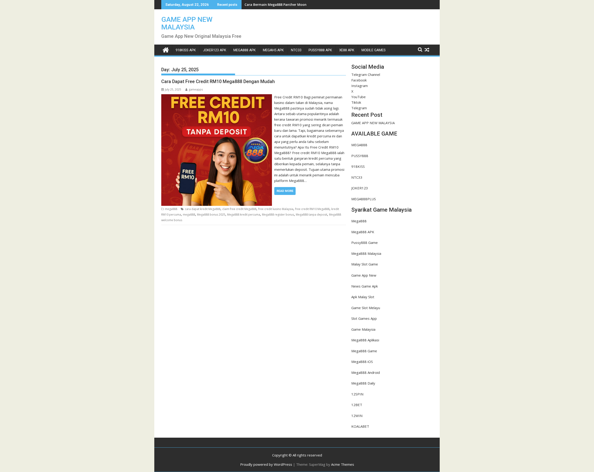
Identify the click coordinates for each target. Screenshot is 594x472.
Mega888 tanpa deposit (311, 215)
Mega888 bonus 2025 (211, 215)
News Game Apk (364, 286)
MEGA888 (359, 144)
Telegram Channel (365, 74)
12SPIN (357, 394)
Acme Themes (342, 464)
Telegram (359, 108)
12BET (356, 404)
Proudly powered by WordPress (266, 464)
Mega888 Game (364, 351)
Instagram (359, 85)
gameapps (196, 89)
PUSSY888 (359, 155)
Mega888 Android (365, 372)
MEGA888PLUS (363, 199)
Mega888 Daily (363, 383)
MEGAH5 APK (273, 50)
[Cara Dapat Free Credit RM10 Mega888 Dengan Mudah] (216, 97)
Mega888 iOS (362, 361)
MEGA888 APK (244, 50)
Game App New (363, 275)
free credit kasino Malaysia (275, 209)
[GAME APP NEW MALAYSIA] (166, 49)
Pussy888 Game (364, 242)
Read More (285, 191)
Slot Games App (364, 318)
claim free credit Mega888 (239, 209)
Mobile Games (374, 50)
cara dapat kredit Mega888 (202, 209)
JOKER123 (359, 188)
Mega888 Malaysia (366, 253)
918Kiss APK (186, 50)
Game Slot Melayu (365, 307)
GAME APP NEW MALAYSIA (187, 23)
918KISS (358, 166)
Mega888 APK (362, 232)
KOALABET (360, 426)
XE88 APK (346, 50)
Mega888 (359, 221)
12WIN (356, 415)
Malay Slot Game (364, 264)
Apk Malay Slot (362, 296)
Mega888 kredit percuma (243, 215)
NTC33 (296, 50)
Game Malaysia (363, 329)
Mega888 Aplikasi (365, 340)
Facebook (359, 80)
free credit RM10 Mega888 (312, 209)
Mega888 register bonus (278, 215)
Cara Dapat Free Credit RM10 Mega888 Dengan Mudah (218, 81)
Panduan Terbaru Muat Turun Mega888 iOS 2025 (284, 4)
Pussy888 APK (320, 50)
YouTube (358, 96)
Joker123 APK (214, 50)
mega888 (171, 209)
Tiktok (356, 102)
